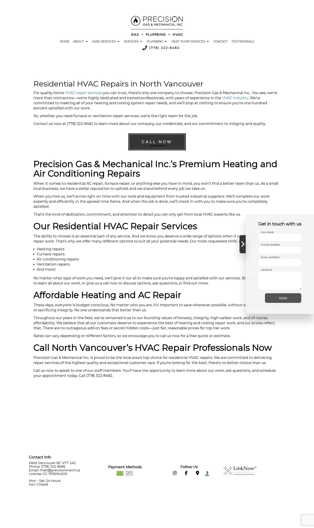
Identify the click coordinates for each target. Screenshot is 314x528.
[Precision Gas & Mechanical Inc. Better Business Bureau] (206, 473)
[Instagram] (174, 473)
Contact (220, 41)
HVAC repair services (83, 93)
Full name (267, 232)
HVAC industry (235, 98)
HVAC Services (104, 41)
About (78, 41)
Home (65, 41)
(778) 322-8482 (164, 48)
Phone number (270, 244)
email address (270, 257)
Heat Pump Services (188, 41)
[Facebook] (186, 473)
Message (266, 269)
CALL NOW (157, 142)
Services (131, 41)
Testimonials (242, 41)
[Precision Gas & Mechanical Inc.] (157, 25)
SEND (283, 298)
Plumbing (155, 41)
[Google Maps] (197, 473)
